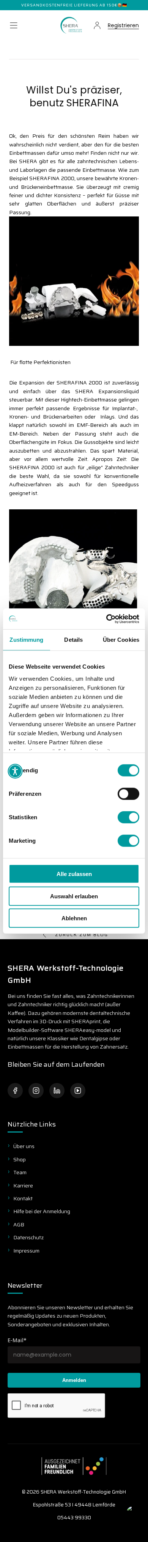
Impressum (26, 1250)
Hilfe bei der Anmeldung (41, 1211)
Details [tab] (73, 639)
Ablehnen (74, 918)
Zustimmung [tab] (26, 639)
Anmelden (74, 1380)
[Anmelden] (97, 25)
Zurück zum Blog (81, 934)
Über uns (24, 1146)
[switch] (128, 794)
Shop (19, 1159)
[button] (13, 25)
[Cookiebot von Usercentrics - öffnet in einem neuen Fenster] (106, 619)
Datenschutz (28, 1237)
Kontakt (23, 1198)
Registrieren (123, 26)
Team (20, 1172)
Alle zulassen (74, 874)
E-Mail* (17, 1340)
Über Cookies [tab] (121, 639)
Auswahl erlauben (74, 896)
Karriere (23, 1185)
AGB (18, 1224)
